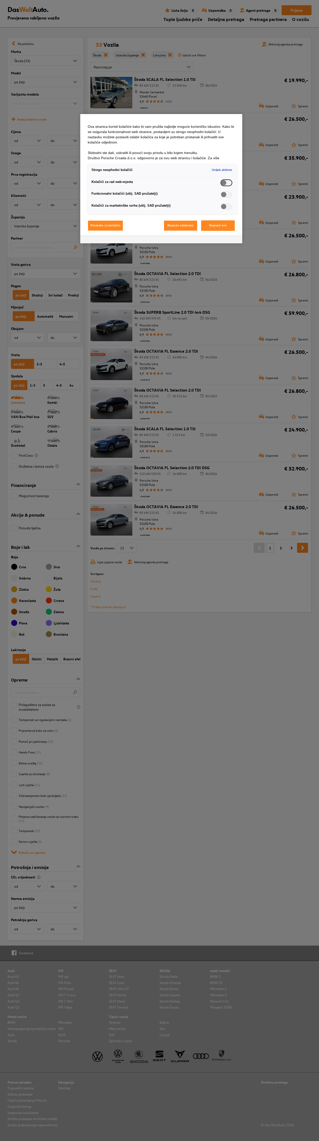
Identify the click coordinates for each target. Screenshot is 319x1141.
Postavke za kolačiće (105, 225)
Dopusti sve (218, 225)
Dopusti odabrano (180, 225)
